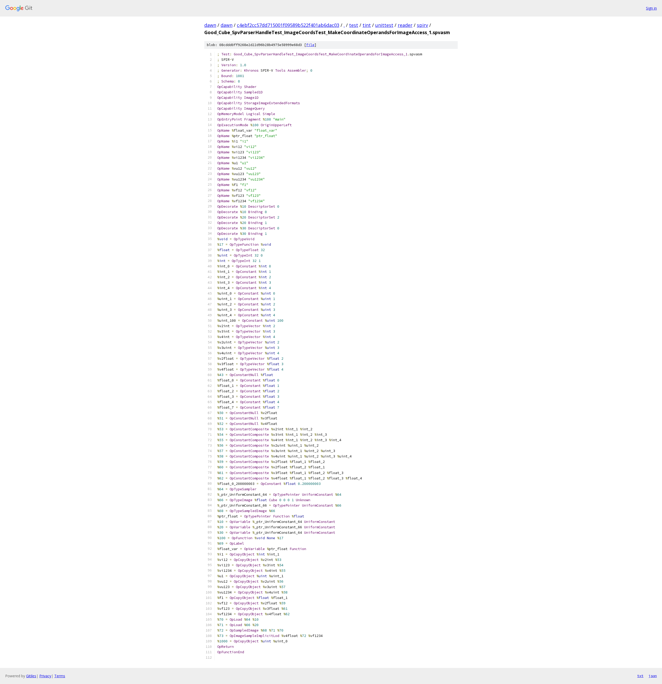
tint (367, 25)
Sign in (651, 8)
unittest (384, 25)
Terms (59, 675)
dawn (210, 25)
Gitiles (31, 675)
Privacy (45, 675)
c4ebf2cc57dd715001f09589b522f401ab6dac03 (288, 25)
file (310, 45)
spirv (422, 25)
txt (640, 675)
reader (405, 25)
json (653, 675)
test (353, 25)
